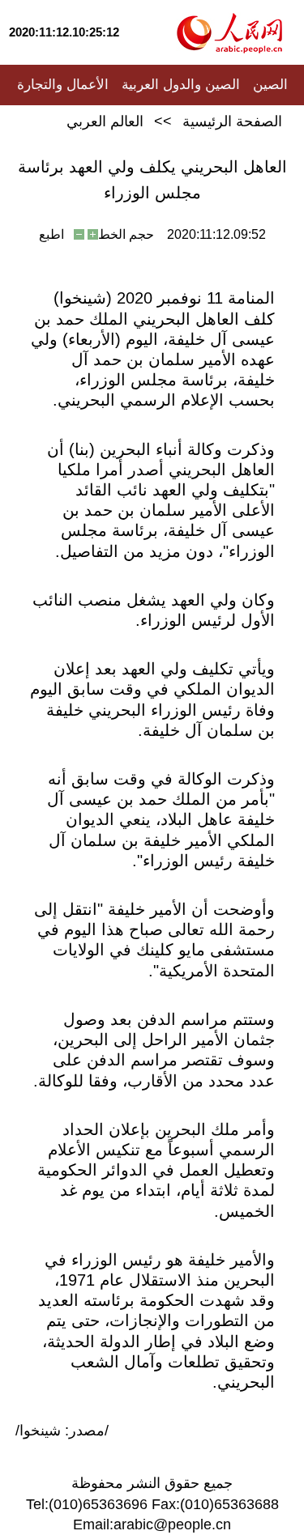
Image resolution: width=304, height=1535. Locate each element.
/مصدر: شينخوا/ (62, 1430)
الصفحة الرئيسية (232, 121)
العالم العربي (104, 121)
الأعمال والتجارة (63, 84)
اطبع (51, 234)
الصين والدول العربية (181, 84)
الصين (270, 84)
